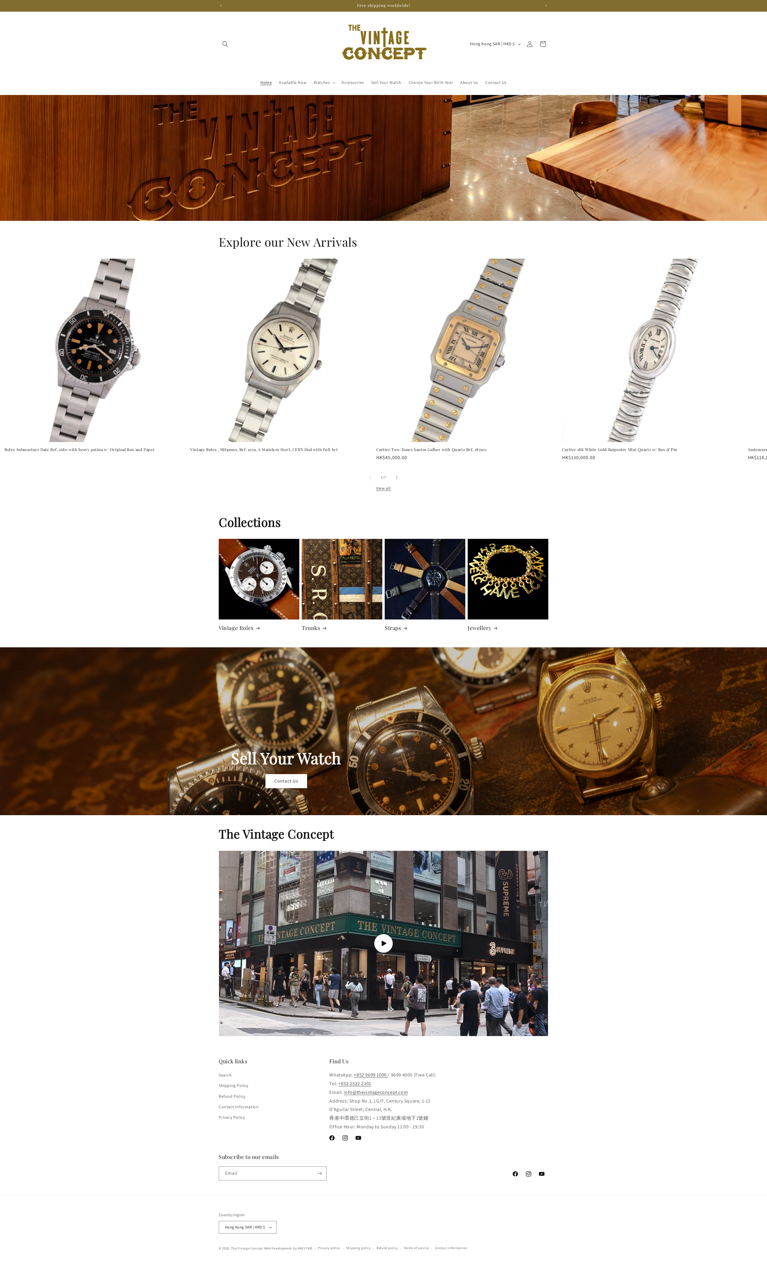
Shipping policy (358, 1248)
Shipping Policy (233, 1085)
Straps (393, 628)
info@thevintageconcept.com (376, 1092)
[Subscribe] (319, 1173)
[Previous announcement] (220, 5)
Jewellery (479, 628)
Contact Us (286, 781)
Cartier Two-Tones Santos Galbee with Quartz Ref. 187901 (431, 449)
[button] (225, 44)
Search (225, 1075)
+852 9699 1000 (371, 1075)
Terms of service (416, 1248)
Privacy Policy (232, 1117)
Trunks (311, 628)
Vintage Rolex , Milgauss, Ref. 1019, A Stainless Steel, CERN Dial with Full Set (264, 449)
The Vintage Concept (247, 1248)
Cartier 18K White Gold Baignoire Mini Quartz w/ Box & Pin (619, 449)
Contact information (451, 1248)
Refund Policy (232, 1096)
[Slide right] (396, 477)
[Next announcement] (546, 5)
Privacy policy (329, 1248)
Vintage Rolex (236, 628)
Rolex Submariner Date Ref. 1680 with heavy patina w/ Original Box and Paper (79, 449)
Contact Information (239, 1106)
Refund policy (387, 1248)
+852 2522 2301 (354, 1083)
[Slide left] (370, 477)
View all (383, 488)
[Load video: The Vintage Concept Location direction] (383, 943)
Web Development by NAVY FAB (288, 1248)
